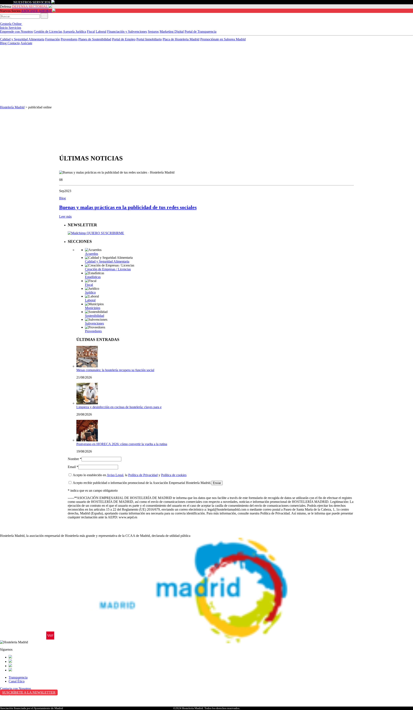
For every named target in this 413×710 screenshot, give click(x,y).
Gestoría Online (11, 24)
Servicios (15, 27)
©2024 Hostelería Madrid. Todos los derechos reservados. (206, 708)
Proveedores (69, 39)
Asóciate (26, 43)
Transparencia (18, 677)
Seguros (153, 31)
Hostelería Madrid (12, 107)
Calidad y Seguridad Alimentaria (22, 39)
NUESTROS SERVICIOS (31, 2)
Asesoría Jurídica (74, 31)
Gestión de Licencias (48, 31)
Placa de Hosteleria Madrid (181, 39)
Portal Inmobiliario (149, 39)
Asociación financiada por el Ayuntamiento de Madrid (31, 708)
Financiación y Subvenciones (127, 31)
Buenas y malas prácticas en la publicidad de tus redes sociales (128, 207)
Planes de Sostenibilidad (94, 39)
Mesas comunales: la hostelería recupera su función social (115, 370)
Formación (52, 39)
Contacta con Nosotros (15, 688)
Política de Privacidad (143, 475)
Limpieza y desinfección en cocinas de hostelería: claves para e (119, 407)
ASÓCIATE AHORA (36, 11)
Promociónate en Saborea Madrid (223, 39)
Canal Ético (17, 681)
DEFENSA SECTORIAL (30, 6)
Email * (73, 467)
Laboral (101, 31)
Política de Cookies (13, 705)
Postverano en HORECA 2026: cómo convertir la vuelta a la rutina (121, 444)
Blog (4, 43)
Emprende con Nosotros (16, 31)
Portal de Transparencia (200, 31)
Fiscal (91, 31)
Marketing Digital (172, 31)
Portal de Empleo (124, 39)
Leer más (65, 216)
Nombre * (75, 459)
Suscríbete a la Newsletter (28, 692)
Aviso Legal (115, 475)
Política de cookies (173, 475)
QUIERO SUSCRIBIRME (105, 233)
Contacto (14, 43)
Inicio (4, 27)
